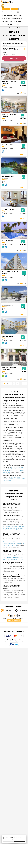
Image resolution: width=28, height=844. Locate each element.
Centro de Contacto (10, 6)
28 (23, 383)
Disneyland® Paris (7, 21)
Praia (15, 15)
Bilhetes (12, 24)
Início (2, 27)
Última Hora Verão (7, 15)
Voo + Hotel (5, 24)
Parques (4, 18)
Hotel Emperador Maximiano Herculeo (13, 528)
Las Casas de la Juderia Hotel (11, 530)
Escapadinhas (18, 21)
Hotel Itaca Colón (9, 480)
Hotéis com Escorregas (15, 18)
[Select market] (18, 12)
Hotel (7, 27)
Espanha (13, 27)
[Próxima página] (26, 383)
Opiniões (19, 6)
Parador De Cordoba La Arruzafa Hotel (13, 526)
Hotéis (20, 15)
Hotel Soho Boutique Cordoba (16, 478)
